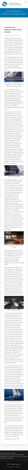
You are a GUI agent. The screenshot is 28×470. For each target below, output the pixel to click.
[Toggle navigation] (26, 2)
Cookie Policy (17, 466)
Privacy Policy (11, 466)
